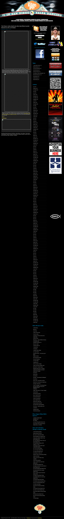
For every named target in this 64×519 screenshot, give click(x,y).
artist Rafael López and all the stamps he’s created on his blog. (16, 114)
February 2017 (35, 152)
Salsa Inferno (35, 378)
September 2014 (35, 195)
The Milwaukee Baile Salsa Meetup (38, 479)
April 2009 (34, 294)
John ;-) (3, 116)
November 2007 (35, 320)
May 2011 (34, 254)
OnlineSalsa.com (35, 362)
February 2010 (35, 278)
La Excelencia (35, 348)
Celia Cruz (8, 134)
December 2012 (35, 224)
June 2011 (34, 253)
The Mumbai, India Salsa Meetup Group (39, 480)
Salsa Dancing (14, 133)
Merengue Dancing (36, 71)
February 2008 (35, 316)
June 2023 (34, 86)
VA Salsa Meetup (35, 498)
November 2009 (35, 283)
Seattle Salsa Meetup (36, 456)
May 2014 (34, 201)
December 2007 (35, 319)
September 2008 (35, 305)
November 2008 (35, 301)
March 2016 (35, 169)
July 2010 (34, 270)
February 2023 (35, 88)
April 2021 (34, 100)
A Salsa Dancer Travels (36, 65)
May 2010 (34, 273)
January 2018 (35, 136)
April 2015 (34, 184)
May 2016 (34, 166)
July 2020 (34, 105)
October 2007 (35, 322)
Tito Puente (11, 135)
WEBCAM (28, 517)
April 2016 (34, 168)
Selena (8, 135)
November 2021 (35, 97)
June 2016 (34, 165)
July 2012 (34, 232)
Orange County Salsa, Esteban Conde (38, 365)
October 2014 (35, 193)
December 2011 (35, 243)
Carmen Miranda (3, 134)
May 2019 (34, 119)
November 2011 (35, 245)
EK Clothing (35, 420)
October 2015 (35, 176)
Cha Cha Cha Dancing (36, 68)
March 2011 (35, 257)
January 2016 (35, 173)
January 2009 (35, 298)
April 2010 (34, 275)
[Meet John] (55, 33)
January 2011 (35, 261)
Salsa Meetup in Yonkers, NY (37, 452)
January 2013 (35, 223)
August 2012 (35, 231)
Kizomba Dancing (36, 70)
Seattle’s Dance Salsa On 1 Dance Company (39, 390)
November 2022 (35, 89)
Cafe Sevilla (35, 330)
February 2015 (35, 187)
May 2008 (34, 311)
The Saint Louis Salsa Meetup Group (38, 489)
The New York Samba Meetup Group (38, 482)
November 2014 (35, 191)
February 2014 (35, 206)
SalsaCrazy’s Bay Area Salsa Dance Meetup (39, 454)
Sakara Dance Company (36, 371)
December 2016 (35, 155)
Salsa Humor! (35, 375)
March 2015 (35, 185)
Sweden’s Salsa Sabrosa (36, 398)
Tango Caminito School (36, 399)
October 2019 (35, 115)
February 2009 (35, 297)
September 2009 (35, 286)
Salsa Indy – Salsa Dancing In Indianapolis (39, 377)
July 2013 (34, 215)
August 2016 (35, 162)
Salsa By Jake (35, 374)
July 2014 (34, 198)
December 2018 (35, 125)
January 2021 (35, 102)
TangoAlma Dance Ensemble (37, 402)
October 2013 (35, 210)
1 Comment (15, 135)
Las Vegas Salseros (36, 351)
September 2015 (35, 177)
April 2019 (34, 121)
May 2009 (34, 292)
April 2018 (34, 133)
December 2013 (35, 209)
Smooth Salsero (35, 391)
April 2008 (34, 312)
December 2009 (35, 281)
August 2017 (35, 144)
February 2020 (35, 110)
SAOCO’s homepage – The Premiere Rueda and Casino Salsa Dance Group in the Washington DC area (39, 386)
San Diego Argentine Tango (14, 134)
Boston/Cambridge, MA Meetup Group (39, 436)
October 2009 (35, 284)
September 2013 (35, 212)
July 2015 (34, 180)
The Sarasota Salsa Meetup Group (38, 493)
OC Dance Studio (35, 360)
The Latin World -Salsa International (38, 404)
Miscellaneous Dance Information (6, 133)
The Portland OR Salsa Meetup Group (39, 488)
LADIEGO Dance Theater (37, 350)
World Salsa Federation (36, 410)
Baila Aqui (34, 329)
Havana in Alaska (35, 343)
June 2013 (34, 217)
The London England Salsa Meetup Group (39, 468)
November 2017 (35, 140)
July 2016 (34, 163)
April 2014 (34, 202)
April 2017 (34, 149)
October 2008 (35, 303)
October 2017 (35, 141)
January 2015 (35, 188)
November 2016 (35, 157)
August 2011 (35, 250)
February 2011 (35, 259)
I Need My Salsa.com (36, 345)
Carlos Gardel (28, 133)
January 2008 (35, 317)
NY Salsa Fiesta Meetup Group (38, 451)
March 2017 (35, 151)
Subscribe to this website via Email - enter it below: (40, 33)
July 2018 (34, 130)
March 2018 (35, 135)
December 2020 (35, 104)
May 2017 (34, 147)
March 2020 (35, 108)
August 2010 (35, 268)
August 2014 (35, 196)
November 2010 (35, 264)
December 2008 (35, 300)
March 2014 (35, 204)
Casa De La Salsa (35, 334)
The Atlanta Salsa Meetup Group (38, 464)
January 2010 (35, 279)
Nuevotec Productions (36, 359)
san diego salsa (27, 134)
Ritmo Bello (37, 58)
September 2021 (35, 99)
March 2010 (35, 276)
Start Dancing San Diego (37, 393)
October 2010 (35, 265)
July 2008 (34, 308)
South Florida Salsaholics (37, 460)
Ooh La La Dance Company (37, 363)
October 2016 (35, 158)
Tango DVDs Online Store (37, 401)
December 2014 (35, 190)
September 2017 (35, 143)
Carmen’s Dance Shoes (36, 332)
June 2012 (34, 234)
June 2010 (34, 272)
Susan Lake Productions (36, 396)
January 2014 (35, 207)
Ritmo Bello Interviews (36, 74)
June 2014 (34, 199)
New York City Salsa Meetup (37, 448)
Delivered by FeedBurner (40, 39)
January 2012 (35, 242)
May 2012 (34, 235)
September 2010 (35, 267)
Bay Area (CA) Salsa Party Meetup (38, 434)
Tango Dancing (23, 133)
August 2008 (35, 306)
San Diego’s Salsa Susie (36, 383)
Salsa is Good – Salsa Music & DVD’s (39, 380)
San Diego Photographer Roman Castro (39, 421)
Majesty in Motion (36, 355)
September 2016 (35, 160)
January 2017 (35, 154)
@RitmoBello (4, 118)
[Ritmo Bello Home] (32, 9)
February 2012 (35, 240)
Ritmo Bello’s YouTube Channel (38, 366)
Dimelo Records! (35, 338)
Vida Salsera (35, 407)
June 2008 (34, 309)
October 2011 (35, 246)
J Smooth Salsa (35, 347)
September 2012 (35, 229)
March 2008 (35, 314)
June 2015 (34, 182)
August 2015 (35, 179)
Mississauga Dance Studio (37, 357)
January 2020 (35, 111)
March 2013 (35, 220)
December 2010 (35, 262)
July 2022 (34, 91)
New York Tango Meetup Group (38, 449)
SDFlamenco (35, 388)
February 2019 (35, 122)
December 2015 (35, 174)
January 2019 (35, 124)
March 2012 (35, 239)
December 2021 (35, 96)
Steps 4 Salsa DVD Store (37, 395)
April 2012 (34, 237)
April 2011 (34, 256)
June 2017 (34, 146)
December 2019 (35, 113)
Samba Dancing (18, 133)
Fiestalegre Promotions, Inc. (37, 342)
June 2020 (34, 107)
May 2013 (34, 218)
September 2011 (35, 248)
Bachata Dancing (35, 66)
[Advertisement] (55, 194)
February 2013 (35, 221)
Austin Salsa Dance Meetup (37, 431)
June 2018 (34, 132)
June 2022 (34, 93)
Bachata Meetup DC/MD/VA (37, 433)
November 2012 (35, 226)
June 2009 (34, 290)
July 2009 (34, 289)
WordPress (40, 517)
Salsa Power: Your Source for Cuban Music (39, 382)
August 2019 (35, 116)
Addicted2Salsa (35, 327)
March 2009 (35, 295)
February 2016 (35, 171)
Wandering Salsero (36, 409)
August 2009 (35, 287)
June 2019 (34, 118)
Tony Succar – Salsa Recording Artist (38, 406)
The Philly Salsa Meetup (36, 484)
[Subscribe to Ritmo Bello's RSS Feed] (35, 28)
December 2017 (35, 138)
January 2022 (35, 94)
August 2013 (35, 213)
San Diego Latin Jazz (21, 134)
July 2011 (34, 251)
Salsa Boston (35, 372)
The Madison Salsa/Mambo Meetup (38, 475)
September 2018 (35, 129)
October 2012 (35, 228)
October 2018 (35, 127)
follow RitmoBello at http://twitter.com (40, 47)
